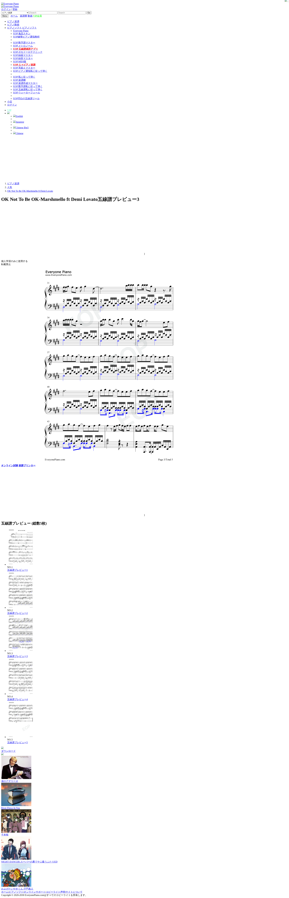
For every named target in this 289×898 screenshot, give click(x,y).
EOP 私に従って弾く (24, 77)
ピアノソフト (16, 892)
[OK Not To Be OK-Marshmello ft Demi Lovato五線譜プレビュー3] (21, 650)
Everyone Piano (20, 30)
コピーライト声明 (55, 892)
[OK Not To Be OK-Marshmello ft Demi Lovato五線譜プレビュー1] (21, 564)
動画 (30, 16)
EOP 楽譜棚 (19, 80)
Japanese (20, 122)
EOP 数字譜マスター (24, 42)
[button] (8, 113)
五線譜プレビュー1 (17, 570)
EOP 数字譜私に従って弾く (27, 86)
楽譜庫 (23, 16)
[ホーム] (19, 16)
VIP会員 (37, 16)
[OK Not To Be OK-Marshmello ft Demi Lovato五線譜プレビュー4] (21, 694)
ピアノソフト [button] (14, 27)
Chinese (19, 133)
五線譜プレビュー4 (17, 699)
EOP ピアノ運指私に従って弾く (30, 71)
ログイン (6, 9)
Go (89, 13)
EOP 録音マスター (23, 58)
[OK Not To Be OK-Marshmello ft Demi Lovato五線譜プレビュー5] (21, 737)
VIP (9, 110)
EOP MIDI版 (19, 61)
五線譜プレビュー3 (17, 656)
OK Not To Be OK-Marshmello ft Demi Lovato (30, 191)
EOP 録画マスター (23, 55)
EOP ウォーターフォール (26, 92)
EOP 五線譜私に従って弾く (27, 89)
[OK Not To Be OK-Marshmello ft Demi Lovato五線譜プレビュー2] (21, 607)
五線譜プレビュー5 (17, 742)
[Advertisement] (144, 158)
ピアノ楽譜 (13, 21)
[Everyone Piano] (10, 3)
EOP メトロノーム (23, 45)
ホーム (14, 16)
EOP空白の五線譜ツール (26, 98)
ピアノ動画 (13, 24)
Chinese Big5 (22, 127)
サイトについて (74, 892)
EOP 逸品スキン (21, 33)
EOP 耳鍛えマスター (24, 68)
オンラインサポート (34, 892)
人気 (9, 187)
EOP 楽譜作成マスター (25, 83)
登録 (14, 9)
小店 (9, 101)
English (19, 116)
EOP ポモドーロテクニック (27, 52)
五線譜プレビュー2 (17, 613)
